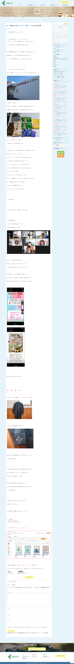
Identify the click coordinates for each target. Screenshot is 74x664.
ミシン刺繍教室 (57, 54)
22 (64, 36)
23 (66, 36)
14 (62, 34)
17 (54, 36)
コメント (9, 592)
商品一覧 (45, 654)
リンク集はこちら (57, 139)
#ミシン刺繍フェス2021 (58, 49)
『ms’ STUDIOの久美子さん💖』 (25, 397)
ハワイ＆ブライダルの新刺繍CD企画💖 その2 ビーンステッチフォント (60, 95)
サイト (8, 620)
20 (60, 36)
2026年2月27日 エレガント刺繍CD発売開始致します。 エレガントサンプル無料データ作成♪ (60, 123)
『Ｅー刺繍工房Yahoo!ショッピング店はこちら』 (17, 527)
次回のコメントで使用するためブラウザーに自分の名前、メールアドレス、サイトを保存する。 (27, 627)
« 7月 (55, 41)
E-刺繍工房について (26, 656)
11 (56, 34)
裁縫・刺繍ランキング (23, 573)
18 (56, 36)
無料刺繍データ (46, 656)
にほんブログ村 (10, 573)
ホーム (23, 654)
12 (58, 34)
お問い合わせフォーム (37, 648)
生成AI (55, 66)
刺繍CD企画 (56, 57)
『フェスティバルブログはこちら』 (14, 522)
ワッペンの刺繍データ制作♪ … (60, 76)
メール (9, 614)
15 (64, 34)
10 (54, 34)
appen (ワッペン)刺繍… (58, 73)
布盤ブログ (35, 656)
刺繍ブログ (35, 654)
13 (60, 34)
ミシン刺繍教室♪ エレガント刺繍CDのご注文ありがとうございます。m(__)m (60, 109)
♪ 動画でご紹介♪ (57, 51)
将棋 (54, 63)
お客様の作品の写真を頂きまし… (60, 71)
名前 (8, 609)
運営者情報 (24, 658)
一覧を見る (29, 577)
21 (62, 36)
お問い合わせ (66, 2)
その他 (55, 52)
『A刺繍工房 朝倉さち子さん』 (23, 565)
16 (66, 34)
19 (58, 36)
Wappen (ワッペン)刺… (58, 74)
